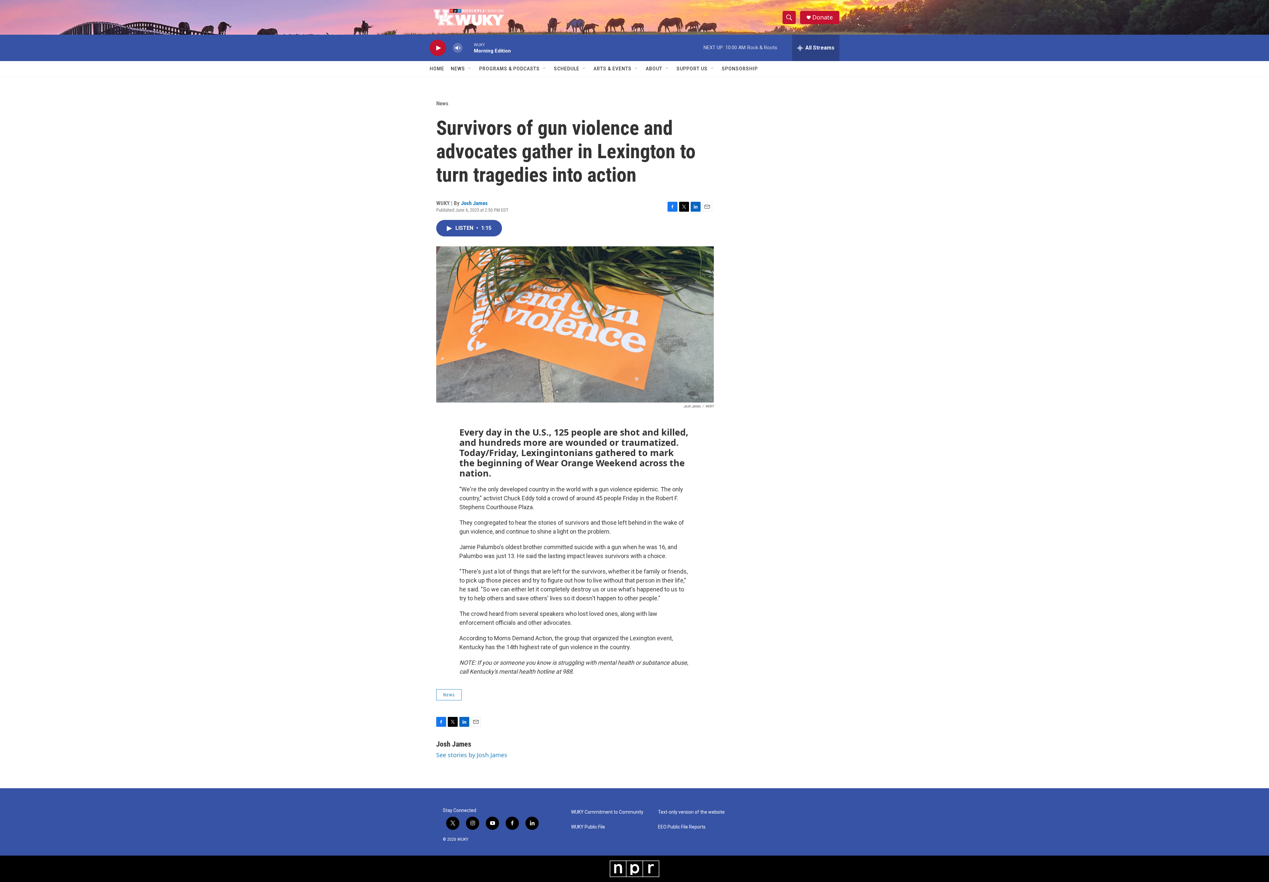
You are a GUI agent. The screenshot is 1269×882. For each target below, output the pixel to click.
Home (437, 68)
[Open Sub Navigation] (470, 68)
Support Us (692, 68)
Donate (822, 17)
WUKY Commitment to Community (607, 812)
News (458, 68)
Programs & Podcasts (509, 68)
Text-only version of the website (691, 812)
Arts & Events (613, 68)
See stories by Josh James (471, 755)
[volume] (457, 48)
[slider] (468, 47)
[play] (438, 48)
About (654, 68)
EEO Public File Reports (682, 827)
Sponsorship (740, 68)
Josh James (474, 203)
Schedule (566, 68)
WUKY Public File (588, 827)
